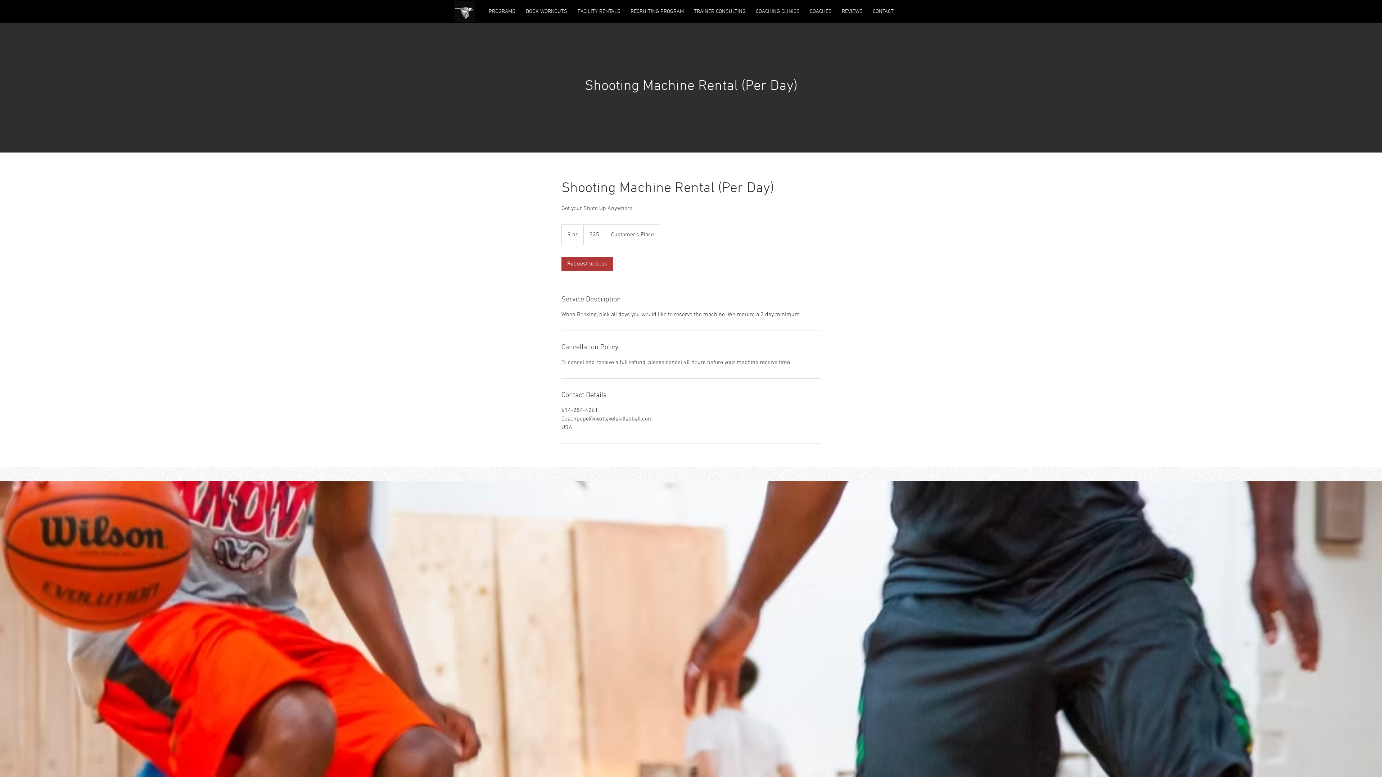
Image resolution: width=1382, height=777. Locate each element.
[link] (587, 264)
